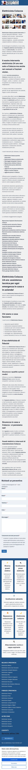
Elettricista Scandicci (7, 698)
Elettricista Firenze (7, 693)
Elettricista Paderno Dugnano (10, 677)
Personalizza (14, 763)
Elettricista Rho (6, 674)
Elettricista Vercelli (7, 719)
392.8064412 (7, 738)
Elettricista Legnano (7, 672)
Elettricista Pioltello (7, 686)
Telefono (5, 502)
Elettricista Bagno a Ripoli (8, 705)
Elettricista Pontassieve (8, 712)
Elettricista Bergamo (7, 726)
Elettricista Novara (7, 721)
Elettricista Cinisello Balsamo (9, 670)
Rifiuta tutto (14, 767)
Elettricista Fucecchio (7, 709)
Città (3, 510)
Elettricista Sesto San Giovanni (10, 667)
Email (4, 495)
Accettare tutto (14, 759)
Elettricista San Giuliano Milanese (11, 684)
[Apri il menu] (25, 3)
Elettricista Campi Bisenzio (9, 702)
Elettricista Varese (6, 724)
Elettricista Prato (6, 695)
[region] (14, 758)
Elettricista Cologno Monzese (9, 679)
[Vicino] (26, 748)
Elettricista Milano (6, 665)
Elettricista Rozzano (7, 681)
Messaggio (5, 517)
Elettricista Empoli (6, 700)
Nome (4, 488)
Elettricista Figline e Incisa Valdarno (11, 707)
